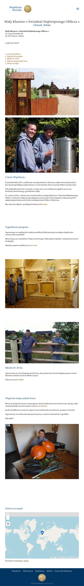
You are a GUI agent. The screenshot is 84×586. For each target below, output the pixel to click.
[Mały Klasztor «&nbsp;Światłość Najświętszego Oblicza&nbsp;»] (42, 532)
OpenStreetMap (67, 557)
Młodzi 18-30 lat (12, 59)
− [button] (8, 518)
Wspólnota (16, 571)
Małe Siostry (28, 571)
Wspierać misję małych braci (16, 61)
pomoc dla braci (41, 406)
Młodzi (21, 380)
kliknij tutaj (43, 204)
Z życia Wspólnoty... (13, 54)
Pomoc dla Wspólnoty (63, 571)
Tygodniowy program (14, 56)
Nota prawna (49, 583)
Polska (26, 561)
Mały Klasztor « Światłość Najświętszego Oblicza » (42, 21)
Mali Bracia (39, 571)
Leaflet (52, 557)
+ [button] (8, 514)
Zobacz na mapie (12, 63)
